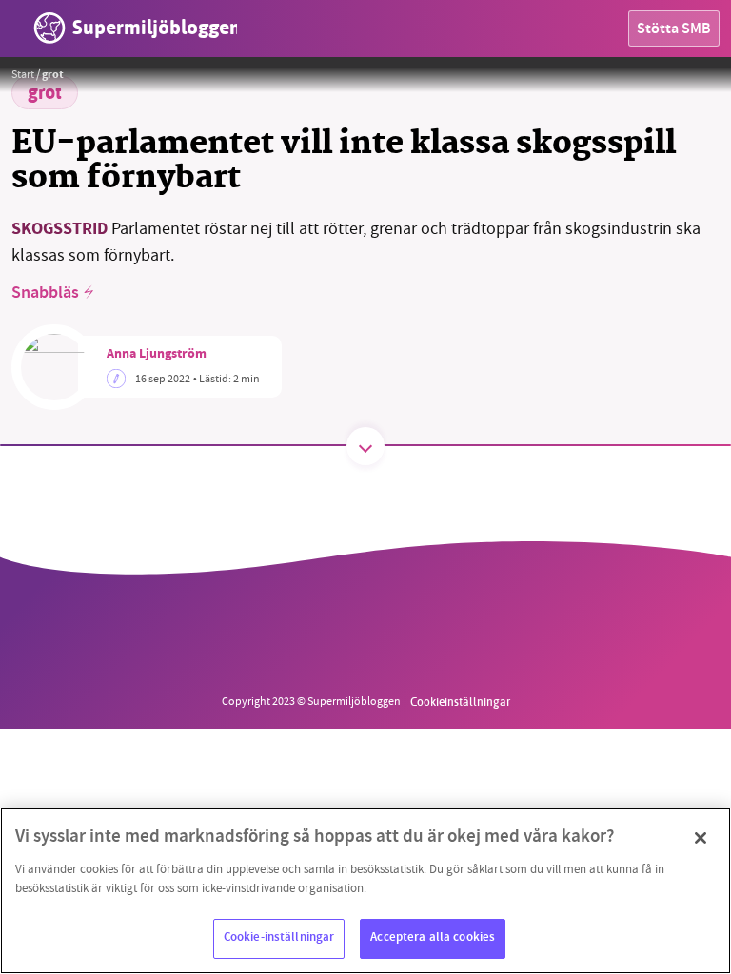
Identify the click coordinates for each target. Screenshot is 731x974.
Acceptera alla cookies (432, 937)
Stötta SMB (674, 30)
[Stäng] (700, 838)
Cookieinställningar (460, 701)
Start (22, 74)
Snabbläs (45, 293)
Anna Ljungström (157, 354)
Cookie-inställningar (279, 937)
